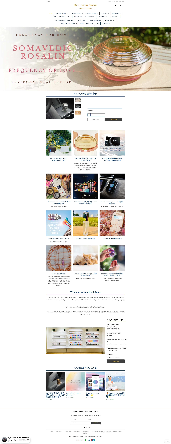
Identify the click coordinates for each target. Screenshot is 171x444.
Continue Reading (50, 404)
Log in (109, 1)
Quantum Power (95, 20)
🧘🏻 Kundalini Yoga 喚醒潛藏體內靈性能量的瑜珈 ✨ (115, 395)
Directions (116, 361)
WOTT (54, 16)
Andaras (70, 20)
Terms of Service (59, 431)
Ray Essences (109, 20)
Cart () (115, 1)
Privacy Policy (77, 431)
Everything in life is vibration (73, 394)
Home (51, 13)
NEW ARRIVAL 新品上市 (62, 13)
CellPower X (78, 16)
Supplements (89, 16)
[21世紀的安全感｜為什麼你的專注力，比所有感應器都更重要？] (55, 381)
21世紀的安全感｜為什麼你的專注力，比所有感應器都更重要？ (55, 395)
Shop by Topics (76, 13)
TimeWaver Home (91, 13)
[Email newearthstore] (123, 5)
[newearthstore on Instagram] (120, 5)
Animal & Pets (103, 16)
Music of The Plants (86, 23)
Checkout (121, 1)
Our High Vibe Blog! (85, 367)
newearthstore (75, 436)
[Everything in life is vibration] (75, 381)
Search (52, 431)
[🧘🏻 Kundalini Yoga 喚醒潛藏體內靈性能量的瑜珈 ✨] (115, 381)
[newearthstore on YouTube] (118, 5)
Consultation (59, 20)
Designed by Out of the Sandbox (86, 436)
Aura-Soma (82, 20)
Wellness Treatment (68, 23)
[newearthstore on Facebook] (115, 5)
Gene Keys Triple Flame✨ (92, 394)
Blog (97, 23)
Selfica (114, 16)
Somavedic (115, 13)
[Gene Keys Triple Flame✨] (95, 381)
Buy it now (114, 119)
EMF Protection (64, 16)
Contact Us (106, 23)
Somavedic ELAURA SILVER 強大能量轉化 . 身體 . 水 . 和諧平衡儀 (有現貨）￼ (105, 104)
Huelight (104, 13)
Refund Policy (68, 431)
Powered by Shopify (97, 436)
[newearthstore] (85, 7)
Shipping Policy (85, 431)
